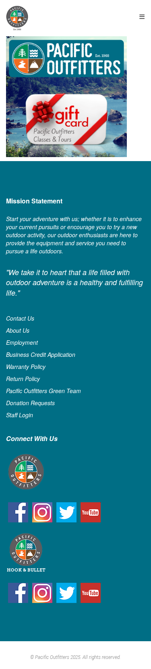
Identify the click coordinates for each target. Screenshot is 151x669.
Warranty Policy (26, 366)
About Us (17, 330)
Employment (22, 342)
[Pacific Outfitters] (17, 18)
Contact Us (20, 318)
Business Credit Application (40, 354)
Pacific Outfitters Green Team (43, 391)
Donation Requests (30, 403)
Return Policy (23, 379)
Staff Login (19, 415)
